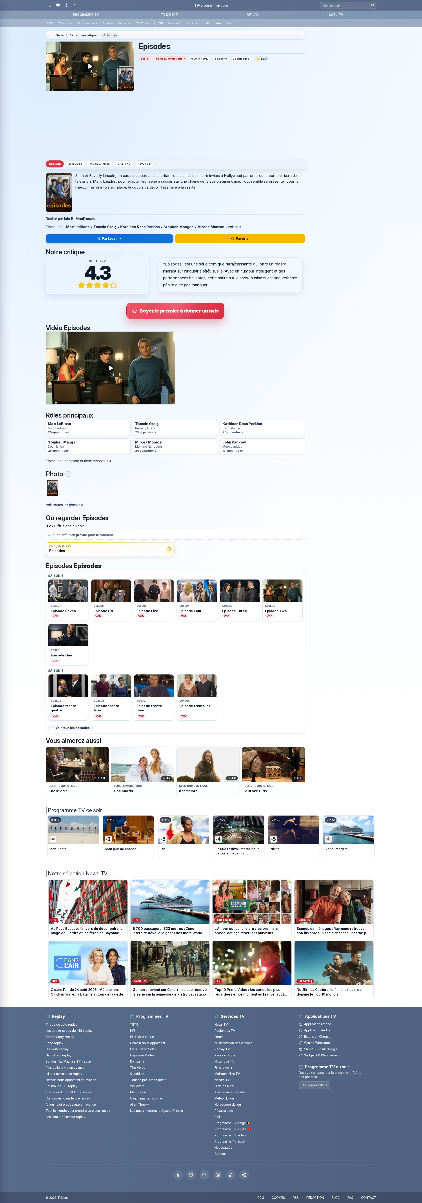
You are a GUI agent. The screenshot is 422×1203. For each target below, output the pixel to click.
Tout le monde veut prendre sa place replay (78, 1110)
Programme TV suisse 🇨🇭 (233, 1129)
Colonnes (124, 23)
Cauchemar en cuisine (146, 1098)
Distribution (55, 227)
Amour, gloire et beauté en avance (71, 1104)
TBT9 (134, 1024)
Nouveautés (223, 1147)
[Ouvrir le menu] (49, 5)
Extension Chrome (317, 1036)
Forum (219, 1037)
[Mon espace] (58, 5)
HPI (132, 1030)
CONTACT (368, 1197)
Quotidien (137, 1074)
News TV (221, 1024)
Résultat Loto (224, 1110)
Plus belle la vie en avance (65, 1067)
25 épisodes (241, 58)
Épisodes (75, 163)
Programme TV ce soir (75, 810)
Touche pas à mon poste (148, 1080)
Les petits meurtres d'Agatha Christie (156, 1110)
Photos (144, 163)
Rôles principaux (69, 415)
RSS (296, 1197)
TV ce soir (65, 23)
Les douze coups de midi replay (69, 1030)
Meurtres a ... (139, 1092)
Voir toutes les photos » (64, 505)
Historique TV (225, 1061)
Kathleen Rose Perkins (140, 227)
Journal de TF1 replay (61, 1086)
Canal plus (193, 23)
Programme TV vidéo (230, 1135)
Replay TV (222, 1049)
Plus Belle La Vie (142, 1037)
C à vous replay (57, 1049)
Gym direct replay (58, 1055)
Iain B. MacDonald (79, 218)
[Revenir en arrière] (75, 5)
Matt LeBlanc (78, 227)
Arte (218, 23)
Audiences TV (225, 1030)
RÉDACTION (315, 1197)
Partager (109, 238)
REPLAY (252, 14)
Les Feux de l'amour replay (65, 1117)
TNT (50, 23)
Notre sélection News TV (77, 873)
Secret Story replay (60, 1037)
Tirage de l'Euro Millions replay (68, 1092)
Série (60, 35)
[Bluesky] (204, 1175)
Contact (220, 1154)
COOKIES (278, 1197)
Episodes (110, 35)
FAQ (350, 1197)
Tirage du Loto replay (61, 1024)
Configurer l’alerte (315, 1085)
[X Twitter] (191, 1175)
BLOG (336, 1197)
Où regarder (100, 163)
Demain (108, 23)
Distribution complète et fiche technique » (78, 461)
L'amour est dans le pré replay (68, 1098)
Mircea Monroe (210, 227)
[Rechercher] (373, 5)
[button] (244, 1175)
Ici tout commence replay (64, 1074)
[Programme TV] (49, 35)
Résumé (54, 163)
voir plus (234, 227)
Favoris (242, 238)
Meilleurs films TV (227, 1074)
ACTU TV (336, 14)
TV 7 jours (143, 23)
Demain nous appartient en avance (71, 1080)
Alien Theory (139, 1104)
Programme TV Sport (230, 1141)
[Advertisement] (175, 125)
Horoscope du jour (228, 1104)
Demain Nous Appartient (147, 1043)
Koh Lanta (137, 1061)
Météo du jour (225, 1098)
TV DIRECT (169, 14)
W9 (228, 23)
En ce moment (87, 23)
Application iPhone (317, 1024)
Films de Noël (224, 1086)
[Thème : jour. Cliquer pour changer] (66, 5)
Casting (124, 163)
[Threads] (217, 1175)
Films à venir (223, 1067)
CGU (260, 1197)
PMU (218, 1117)
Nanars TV (222, 1080)
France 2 (174, 23)
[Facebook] (178, 1175)
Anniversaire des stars (231, 1092)
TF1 (160, 23)
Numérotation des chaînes (233, 1043)
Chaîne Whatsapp (317, 1043)
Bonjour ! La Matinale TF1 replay (69, 1061)
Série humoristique (83, 35)
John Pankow (234, 442)
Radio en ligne (225, 1055)
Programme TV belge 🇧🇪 (233, 1123)
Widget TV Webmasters (321, 1055)
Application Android (318, 1030)
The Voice (137, 1067)
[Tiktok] (231, 1175)
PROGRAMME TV (86, 14)
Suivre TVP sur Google (321, 1049)
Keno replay (54, 1043)
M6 (208, 23)
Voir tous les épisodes (73, 728)
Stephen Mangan (179, 227)
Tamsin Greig (104, 227)
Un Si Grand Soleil (143, 1049)
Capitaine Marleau (143, 1055)
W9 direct (137, 1086)
